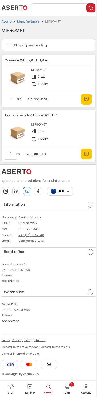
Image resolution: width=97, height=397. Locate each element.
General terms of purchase (20, 347)
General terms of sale (55, 347)
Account (86, 393)
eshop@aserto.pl (31, 241)
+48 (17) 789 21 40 (31, 235)
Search (48, 392)
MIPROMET (39, 70)
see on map (10, 281)
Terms (6, 340)
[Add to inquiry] (86, 99)
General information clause (20, 353)
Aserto (7, 21)
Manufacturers (28, 21)
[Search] (90, 7)
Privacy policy (21, 340)
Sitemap (39, 340)
